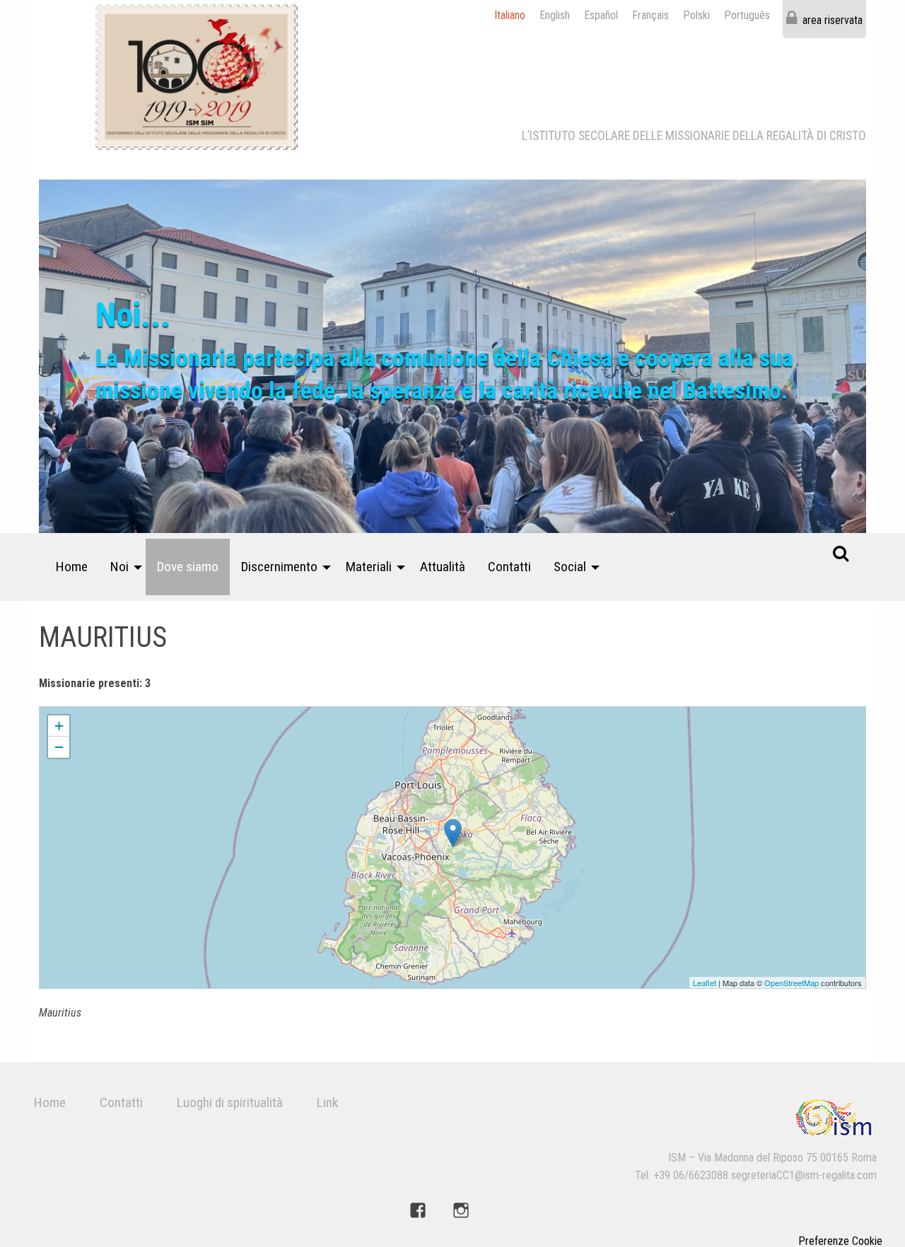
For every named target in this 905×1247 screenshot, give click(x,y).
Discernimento (279, 566)
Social (570, 566)
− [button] (59, 747)
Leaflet (704, 982)
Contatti (509, 566)
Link (327, 1102)
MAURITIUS (63, 713)
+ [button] (59, 725)
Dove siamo (187, 566)
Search (841, 553)
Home (72, 566)
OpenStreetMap (791, 982)
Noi (119, 566)
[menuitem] (72, 567)
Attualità (442, 566)
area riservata (832, 20)
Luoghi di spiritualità (230, 1102)
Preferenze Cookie (840, 1241)
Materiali (369, 566)
